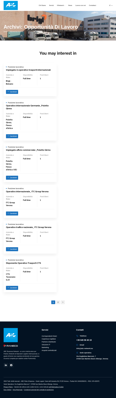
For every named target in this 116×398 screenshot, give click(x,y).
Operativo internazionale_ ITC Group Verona (27, 191)
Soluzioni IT (46, 345)
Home (6, 31)
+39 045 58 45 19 (84, 340)
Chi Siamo (42, 5)
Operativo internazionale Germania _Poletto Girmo (27, 107)
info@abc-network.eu (84, 348)
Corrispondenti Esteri (49, 336)
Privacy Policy (8, 387)
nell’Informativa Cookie (56, 387)
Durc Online (7, 390)
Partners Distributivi (49, 342)
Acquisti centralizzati (49, 350)
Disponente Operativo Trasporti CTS (23, 263)
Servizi (51, 5)
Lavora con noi (80, 5)
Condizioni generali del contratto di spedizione (39, 390)
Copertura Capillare (49, 339)
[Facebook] (11, 365)
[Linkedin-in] (6, 365)
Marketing (45, 347)
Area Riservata (17, 390)
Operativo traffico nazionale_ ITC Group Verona (28, 227)
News (70, 5)
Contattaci (92, 5)
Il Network (60, 5)
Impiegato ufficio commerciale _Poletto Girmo (28, 150)
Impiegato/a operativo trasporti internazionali (28, 70)
